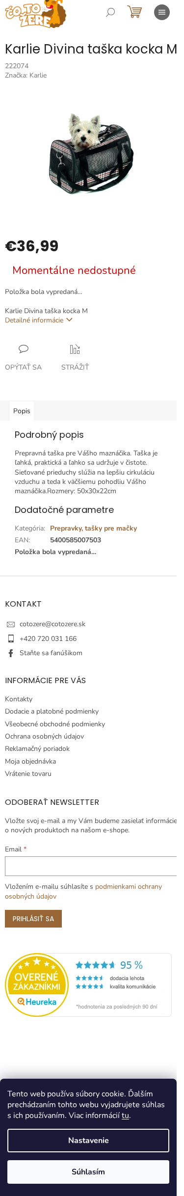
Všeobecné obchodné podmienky (55, 724)
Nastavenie (88, 1140)
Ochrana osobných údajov (44, 736)
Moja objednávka (30, 761)
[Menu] (162, 12)
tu (125, 1115)
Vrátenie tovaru (28, 773)
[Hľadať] (110, 12)
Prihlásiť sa (33, 919)
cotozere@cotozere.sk (52, 624)
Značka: (26, 75)
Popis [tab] (21, 411)
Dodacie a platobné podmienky (52, 711)
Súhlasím (88, 1172)
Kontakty (18, 699)
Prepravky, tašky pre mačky (93, 528)
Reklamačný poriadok (37, 748)
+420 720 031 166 (48, 638)
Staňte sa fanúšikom (51, 653)
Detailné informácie (34, 320)
